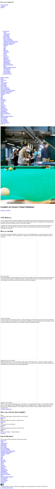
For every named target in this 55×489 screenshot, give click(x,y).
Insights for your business (9, 42)
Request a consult (7, 73)
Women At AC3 (7, 60)
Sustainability (6, 62)
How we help (6, 37)
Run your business (7, 39)
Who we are (6, 57)
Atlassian (5, 45)
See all (4, 54)
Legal (2, 487)
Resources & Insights (8, 64)
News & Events (7, 68)
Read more (3, 417)
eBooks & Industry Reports (9, 67)
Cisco (4, 48)
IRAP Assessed (6, 63)
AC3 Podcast (6, 70)
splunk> (5, 53)
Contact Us (3, 6)
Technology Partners (8, 44)
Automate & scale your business (10, 41)
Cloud (4, 32)
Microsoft (5, 50)
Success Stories (6, 71)
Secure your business (8, 40)
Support (2, 7)
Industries (5, 58)
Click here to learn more (6, 409)
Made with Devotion (8, 487)
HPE (4, 49)
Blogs (4, 66)
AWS (4, 46)
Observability (6, 36)
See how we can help (5, 210)
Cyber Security (6, 33)
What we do (6, 31)
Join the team (6, 59)
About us (5, 55)
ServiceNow (6, 35)
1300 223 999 (5, 4)
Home (2, 78)
